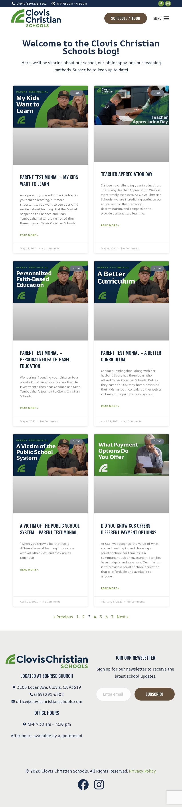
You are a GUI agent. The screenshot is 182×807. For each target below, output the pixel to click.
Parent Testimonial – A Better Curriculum (131, 356)
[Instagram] (99, 784)
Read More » (29, 235)
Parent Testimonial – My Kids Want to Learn (49, 180)
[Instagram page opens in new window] (168, 3)
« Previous (63, 616)
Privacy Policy (142, 771)
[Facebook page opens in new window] (161, 3)
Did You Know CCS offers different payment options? (128, 529)
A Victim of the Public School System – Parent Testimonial (50, 529)
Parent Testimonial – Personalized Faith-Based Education (45, 359)
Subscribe (155, 694)
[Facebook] (83, 784)
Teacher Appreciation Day (126, 173)
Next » (123, 616)
